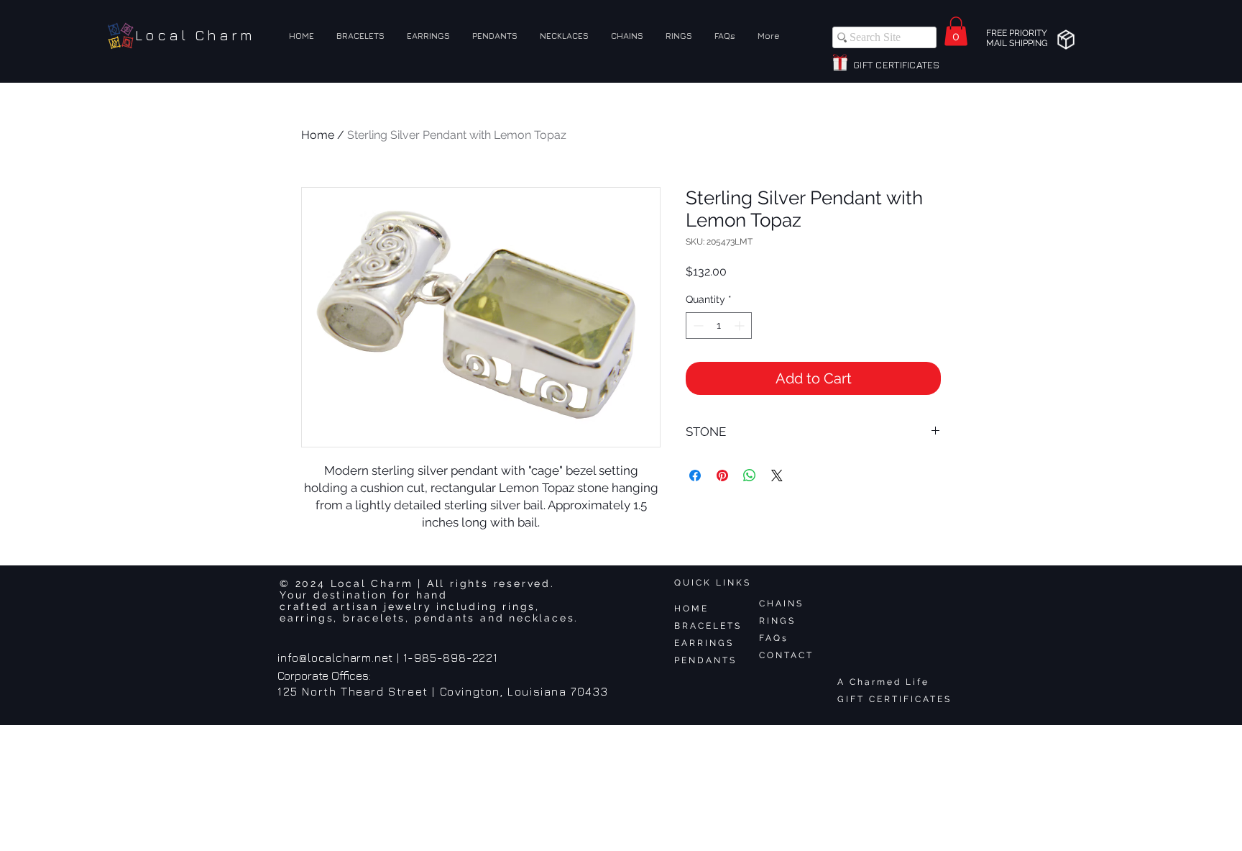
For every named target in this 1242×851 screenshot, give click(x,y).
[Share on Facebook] (695, 475)
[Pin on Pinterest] (722, 475)
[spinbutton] (719, 325)
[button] (956, 31)
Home (317, 135)
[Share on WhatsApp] (749, 475)
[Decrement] (697, 325)
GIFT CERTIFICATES (894, 699)
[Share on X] (777, 475)
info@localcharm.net (335, 657)
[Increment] (741, 325)
